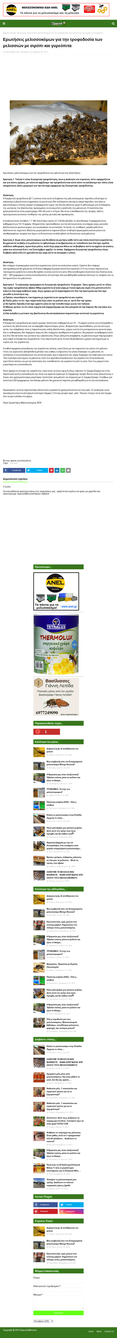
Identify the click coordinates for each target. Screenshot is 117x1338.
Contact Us (109, 1331)
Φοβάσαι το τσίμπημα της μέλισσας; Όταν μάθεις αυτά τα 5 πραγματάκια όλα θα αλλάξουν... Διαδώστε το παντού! (64, 1137)
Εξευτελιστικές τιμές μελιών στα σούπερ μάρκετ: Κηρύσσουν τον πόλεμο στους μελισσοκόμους (62, 925)
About (99, 1331)
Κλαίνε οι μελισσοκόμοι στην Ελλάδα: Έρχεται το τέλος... (64, 816)
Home (91, 1331)
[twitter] (71, 1204)
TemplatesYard (25, 1334)
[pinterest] (45, 1211)
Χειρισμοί (21, 33)
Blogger (46, 1334)
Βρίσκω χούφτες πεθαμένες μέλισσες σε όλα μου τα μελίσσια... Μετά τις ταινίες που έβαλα (64, 860)
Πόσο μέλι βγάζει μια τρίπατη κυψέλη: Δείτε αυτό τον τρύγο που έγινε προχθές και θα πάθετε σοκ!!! (64, 831)
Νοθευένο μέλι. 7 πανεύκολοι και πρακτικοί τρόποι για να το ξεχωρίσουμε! (62, 1091)
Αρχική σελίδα (9, 33)
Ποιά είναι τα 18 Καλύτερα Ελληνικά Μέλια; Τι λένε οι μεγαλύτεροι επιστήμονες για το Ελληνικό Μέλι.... (64, 1168)
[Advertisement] (58, 79)
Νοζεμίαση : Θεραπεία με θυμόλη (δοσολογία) (62, 965)
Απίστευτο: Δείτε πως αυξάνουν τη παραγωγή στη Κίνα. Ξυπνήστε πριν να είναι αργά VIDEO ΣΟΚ (65, 1121)
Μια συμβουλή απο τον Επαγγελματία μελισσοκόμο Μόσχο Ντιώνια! (64, 763)
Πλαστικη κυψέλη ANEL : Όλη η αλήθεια (61, 803)
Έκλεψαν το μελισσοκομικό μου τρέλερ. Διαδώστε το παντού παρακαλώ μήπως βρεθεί (61, 1182)
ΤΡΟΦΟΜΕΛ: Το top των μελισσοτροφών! (58, 790)
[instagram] (71, 1211)
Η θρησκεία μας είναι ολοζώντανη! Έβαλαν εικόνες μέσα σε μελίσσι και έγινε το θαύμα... (63, 777)
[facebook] (45, 1204)
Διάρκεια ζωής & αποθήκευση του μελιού (62, 750)
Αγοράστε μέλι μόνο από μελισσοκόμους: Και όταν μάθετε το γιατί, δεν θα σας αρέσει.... (63, 1077)
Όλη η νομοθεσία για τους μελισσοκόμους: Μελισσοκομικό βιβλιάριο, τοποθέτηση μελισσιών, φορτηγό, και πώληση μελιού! (63, 1023)
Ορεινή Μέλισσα (12, 52)
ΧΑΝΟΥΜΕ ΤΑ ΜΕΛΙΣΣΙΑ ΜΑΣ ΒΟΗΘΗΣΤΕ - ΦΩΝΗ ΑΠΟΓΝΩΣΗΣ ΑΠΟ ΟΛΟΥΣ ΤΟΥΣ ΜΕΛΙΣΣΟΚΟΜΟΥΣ (65, 875)
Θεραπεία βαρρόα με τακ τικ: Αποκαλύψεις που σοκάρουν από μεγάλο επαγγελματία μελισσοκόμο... (64, 845)
